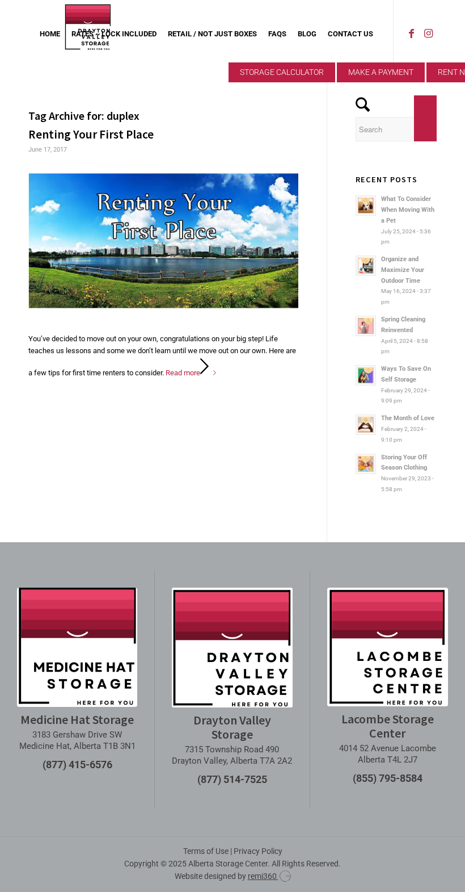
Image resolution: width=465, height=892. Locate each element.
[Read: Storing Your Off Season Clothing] (366, 464)
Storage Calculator (282, 72)
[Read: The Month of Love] (366, 424)
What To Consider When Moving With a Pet (407, 209)
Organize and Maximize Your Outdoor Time (402, 270)
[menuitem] (50, 34)
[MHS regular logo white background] (77, 647)
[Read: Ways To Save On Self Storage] (366, 375)
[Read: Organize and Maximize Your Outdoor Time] (366, 266)
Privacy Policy (258, 851)
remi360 (263, 876)
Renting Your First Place (91, 134)
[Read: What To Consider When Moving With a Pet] (366, 205)
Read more (183, 372)
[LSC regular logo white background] (387, 647)
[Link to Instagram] (428, 33)
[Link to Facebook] (411, 33)
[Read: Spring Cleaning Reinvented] (366, 326)
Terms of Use (206, 851)
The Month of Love (407, 418)
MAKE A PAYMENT (380, 72)
